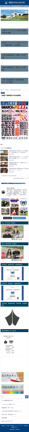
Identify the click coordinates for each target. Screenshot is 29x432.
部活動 (27, 6)
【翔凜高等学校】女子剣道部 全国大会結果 (9, 175)
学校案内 (2, 6)
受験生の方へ (14, 427)
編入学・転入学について (7, 421)
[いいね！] (1, 144)
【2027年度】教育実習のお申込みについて (20, 178)
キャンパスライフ (16, 6)
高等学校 (10, 6)
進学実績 (22, 6)
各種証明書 (4, 417)
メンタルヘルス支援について (8, 404)
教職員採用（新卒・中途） (8, 407)
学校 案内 (3, 425)
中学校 (6, 6)
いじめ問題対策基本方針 (7, 400)
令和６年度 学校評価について (9, 414)
